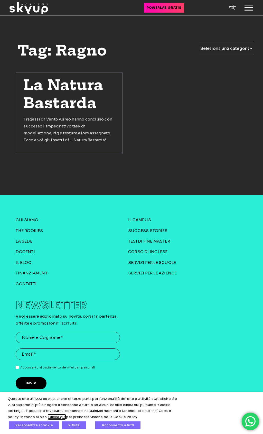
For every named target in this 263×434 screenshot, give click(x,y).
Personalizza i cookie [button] (34, 425)
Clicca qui (56, 417)
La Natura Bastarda (63, 94)
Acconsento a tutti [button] (118, 425)
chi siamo (27, 219)
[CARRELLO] (232, 7)
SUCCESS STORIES (147, 230)
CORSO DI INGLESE (147, 251)
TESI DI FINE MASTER (149, 241)
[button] (248, 8)
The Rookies (29, 230)
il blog (23, 262)
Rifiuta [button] (74, 425)
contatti (26, 283)
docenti (25, 251)
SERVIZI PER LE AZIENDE (152, 273)
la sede (24, 241)
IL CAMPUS (139, 219)
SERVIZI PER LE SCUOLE (152, 262)
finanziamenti (32, 273)
